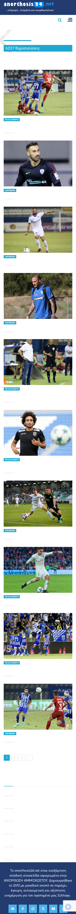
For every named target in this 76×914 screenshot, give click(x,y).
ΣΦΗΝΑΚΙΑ (10, 190)
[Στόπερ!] (38, 230)
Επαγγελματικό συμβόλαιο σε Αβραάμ (26, 817)
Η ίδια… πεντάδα (18, 737)
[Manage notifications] (68, 907)
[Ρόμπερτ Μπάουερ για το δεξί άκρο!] (38, 570)
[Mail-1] (12, 909)
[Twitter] (43, 909)
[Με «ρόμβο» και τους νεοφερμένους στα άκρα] (38, 362)
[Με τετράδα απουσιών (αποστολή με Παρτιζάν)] (38, 93)
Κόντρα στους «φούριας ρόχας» (30, 194)
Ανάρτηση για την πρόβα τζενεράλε (25, 804)
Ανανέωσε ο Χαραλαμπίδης (20, 830)
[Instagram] (33, 909)
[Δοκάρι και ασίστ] (38, 296)
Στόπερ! (10, 260)
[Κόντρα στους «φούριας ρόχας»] (38, 163)
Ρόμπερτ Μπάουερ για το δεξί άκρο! (34, 600)
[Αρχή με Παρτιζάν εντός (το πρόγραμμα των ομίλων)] (38, 636)
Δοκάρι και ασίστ (18, 326)
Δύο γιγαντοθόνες (14, 843)
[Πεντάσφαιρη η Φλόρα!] (38, 503)
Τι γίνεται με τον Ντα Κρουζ (20, 856)
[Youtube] (53, 909)
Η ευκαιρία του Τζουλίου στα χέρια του (27, 792)
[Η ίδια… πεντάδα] (38, 707)
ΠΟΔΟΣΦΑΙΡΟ (12, 119)
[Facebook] (23, 909)
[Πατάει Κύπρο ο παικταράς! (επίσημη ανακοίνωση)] (38, 433)
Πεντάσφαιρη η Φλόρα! (23, 534)
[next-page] (29, 758)
